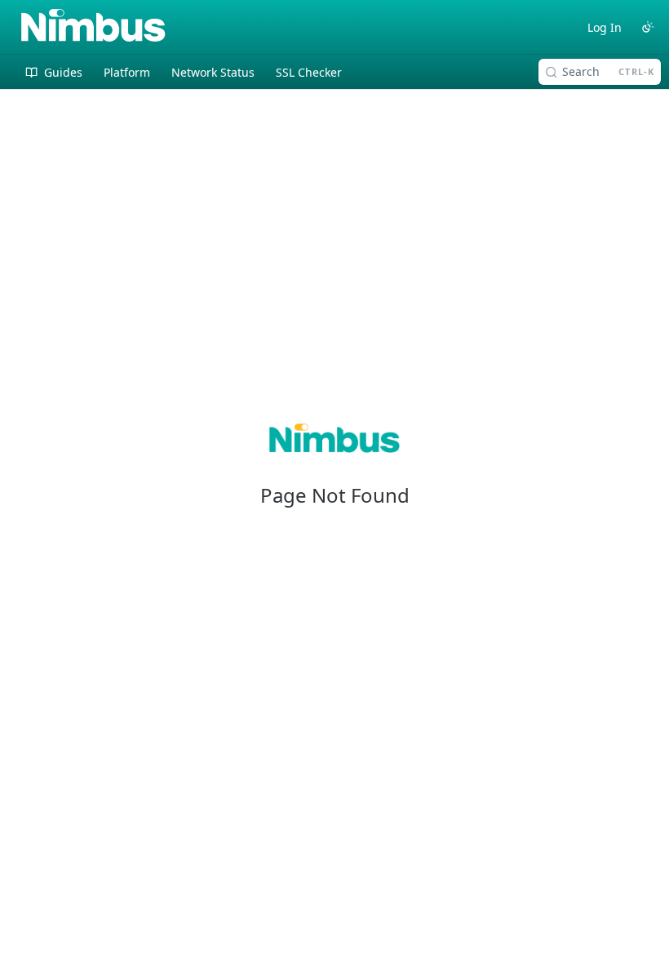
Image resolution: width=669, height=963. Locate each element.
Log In (604, 27)
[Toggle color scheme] (648, 27)
